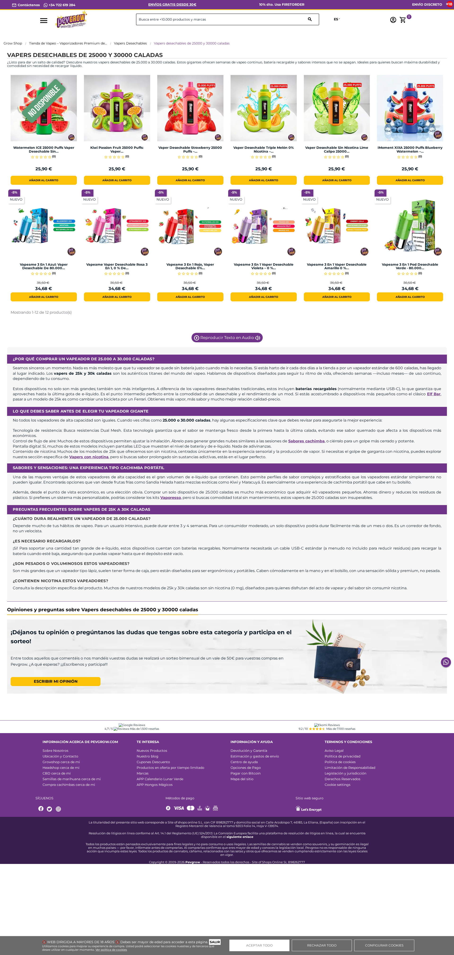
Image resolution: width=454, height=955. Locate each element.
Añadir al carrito (43, 180)
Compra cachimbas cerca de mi (69, 785)
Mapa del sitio (242, 779)
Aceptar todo (259, 945)
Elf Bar (434, 394)
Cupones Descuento (153, 762)
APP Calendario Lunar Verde (160, 779)
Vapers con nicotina (89, 457)
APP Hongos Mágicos (155, 785)
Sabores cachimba (306, 441)
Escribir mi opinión (56, 681)
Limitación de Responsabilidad (350, 768)
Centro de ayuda (244, 762)
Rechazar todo (321, 945)
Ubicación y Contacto (60, 756)
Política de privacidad (342, 756)
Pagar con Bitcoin (246, 773)
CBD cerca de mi (57, 773)
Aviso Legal (334, 750)
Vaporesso (170, 497)
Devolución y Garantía (249, 750)
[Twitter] (50, 809)
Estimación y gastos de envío (255, 756)
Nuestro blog (147, 756)
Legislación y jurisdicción (345, 773)
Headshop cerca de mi (61, 768)
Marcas (142, 773)
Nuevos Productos (152, 750)
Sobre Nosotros (55, 750)
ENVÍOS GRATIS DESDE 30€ (172, 4)
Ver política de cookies (111, 949)
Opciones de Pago (246, 768)
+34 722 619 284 (61, 5)
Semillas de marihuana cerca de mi (72, 779)
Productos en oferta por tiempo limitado (170, 768)
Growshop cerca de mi (61, 762)
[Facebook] (41, 809)
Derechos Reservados (342, 779)
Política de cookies (340, 762)
